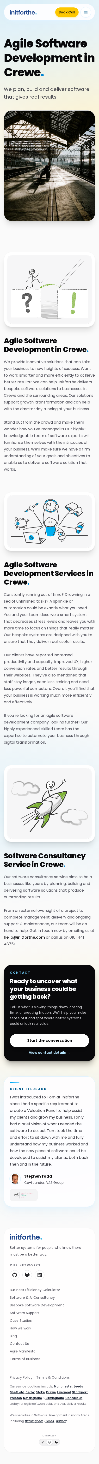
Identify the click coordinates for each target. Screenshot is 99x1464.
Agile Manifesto (23, 1351)
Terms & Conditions (53, 1377)
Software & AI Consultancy (32, 1297)
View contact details (49, 1052)
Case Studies (21, 1320)
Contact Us (19, 1343)
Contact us (73, 1398)
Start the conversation (49, 1040)
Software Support (24, 1312)
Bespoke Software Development (37, 1305)
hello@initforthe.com (24, 937)
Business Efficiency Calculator (35, 1289)
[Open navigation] (85, 12)
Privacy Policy (21, 1377)
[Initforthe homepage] (26, 1237)
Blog (13, 1336)
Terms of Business (25, 1359)
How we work (20, 1328)
